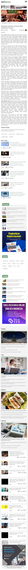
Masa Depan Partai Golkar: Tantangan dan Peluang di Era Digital (16, 507)
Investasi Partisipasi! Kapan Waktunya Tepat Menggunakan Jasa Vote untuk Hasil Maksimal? (13, 383)
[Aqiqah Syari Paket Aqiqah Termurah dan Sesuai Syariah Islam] (5, 489)
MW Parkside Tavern (6, 34)
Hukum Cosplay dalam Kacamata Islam (9, 447)
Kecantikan (11, 260)
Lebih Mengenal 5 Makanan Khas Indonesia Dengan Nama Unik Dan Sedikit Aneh (13, 130)
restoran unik (12, 134)
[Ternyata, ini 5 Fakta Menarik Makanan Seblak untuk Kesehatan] (5, 216)
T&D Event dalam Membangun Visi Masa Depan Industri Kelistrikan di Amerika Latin (17, 481)
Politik (9, 263)
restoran (11, 136)
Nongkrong (5, 260)
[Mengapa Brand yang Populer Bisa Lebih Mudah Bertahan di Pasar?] (5, 300)
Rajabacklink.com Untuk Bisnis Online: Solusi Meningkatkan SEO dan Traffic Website (13, 386)
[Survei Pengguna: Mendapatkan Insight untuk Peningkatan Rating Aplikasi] (5, 143)
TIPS (10, 22)
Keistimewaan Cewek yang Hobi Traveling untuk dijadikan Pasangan (13, 347)
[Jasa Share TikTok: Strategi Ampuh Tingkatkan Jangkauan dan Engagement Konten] (5, 525)
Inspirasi (22, 263)
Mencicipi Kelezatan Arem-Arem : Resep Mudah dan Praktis (13, 410)
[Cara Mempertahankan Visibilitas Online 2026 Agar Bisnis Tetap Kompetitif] (5, 194)
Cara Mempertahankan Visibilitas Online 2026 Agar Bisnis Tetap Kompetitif (17, 194)
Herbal (22, 260)
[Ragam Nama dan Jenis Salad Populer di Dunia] (5, 536)
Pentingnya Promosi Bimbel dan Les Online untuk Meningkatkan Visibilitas (18, 163)
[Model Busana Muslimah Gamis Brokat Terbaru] (5, 212)
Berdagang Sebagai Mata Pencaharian (15, 223)
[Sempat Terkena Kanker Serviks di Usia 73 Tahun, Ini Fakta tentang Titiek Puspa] (5, 463)
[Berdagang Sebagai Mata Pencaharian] (5, 224)
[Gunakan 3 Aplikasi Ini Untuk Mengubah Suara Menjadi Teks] (5, 292)
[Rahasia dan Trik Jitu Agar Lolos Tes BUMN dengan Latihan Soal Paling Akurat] (5, 517)
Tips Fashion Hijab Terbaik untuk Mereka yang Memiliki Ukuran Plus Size (14, 443)
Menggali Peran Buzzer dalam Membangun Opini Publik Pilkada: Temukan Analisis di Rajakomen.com (17, 498)
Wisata (17, 260)
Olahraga (10, 266)
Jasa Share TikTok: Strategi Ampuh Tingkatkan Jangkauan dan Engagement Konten (17, 525)
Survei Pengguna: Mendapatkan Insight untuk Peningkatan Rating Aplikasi (18, 144)
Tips (1, 157)
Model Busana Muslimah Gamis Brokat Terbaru (10, 445)
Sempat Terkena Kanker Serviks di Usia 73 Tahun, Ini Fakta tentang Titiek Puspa (17, 463)
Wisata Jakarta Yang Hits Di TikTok (17, 470)
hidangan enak (19, 134)
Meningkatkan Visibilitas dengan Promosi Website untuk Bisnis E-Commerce (12, 380)
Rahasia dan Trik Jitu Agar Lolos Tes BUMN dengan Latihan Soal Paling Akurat (17, 516)
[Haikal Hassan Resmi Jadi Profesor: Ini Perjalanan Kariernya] (5, 184)
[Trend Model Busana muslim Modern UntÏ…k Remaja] (5, 228)
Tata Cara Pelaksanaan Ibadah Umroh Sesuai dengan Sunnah (14, 344)
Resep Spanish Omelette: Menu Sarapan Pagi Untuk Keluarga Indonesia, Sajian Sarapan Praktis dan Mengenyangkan (14, 417)
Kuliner (4, 263)
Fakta (18, 266)
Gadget (13, 263)
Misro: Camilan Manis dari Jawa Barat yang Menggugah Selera (14, 412)
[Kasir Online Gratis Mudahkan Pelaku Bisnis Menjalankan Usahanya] (5, 221)
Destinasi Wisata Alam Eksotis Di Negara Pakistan (11, 351)
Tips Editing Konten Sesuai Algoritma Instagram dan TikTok (17, 154)
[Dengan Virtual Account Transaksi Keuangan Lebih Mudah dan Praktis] (5, 208)
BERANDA (4, 22)
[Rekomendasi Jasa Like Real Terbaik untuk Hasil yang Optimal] (5, 543)
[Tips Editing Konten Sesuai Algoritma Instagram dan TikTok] (5, 153)
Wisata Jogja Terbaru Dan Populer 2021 (9, 349)
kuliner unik (4, 134)
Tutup (24, 544)
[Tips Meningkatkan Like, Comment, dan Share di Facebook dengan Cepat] (5, 297)
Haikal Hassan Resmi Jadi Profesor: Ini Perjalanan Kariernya (17, 184)
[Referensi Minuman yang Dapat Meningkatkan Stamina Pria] (5, 284)
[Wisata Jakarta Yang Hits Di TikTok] (5, 472)
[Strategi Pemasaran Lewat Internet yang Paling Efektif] (5, 288)
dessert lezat (5, 136)
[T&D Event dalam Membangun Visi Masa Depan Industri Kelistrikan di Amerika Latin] (5, 483)
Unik (14, 266)
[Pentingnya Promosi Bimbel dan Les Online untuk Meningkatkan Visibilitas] (5, 163)
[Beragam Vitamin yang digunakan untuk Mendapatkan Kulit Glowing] (5, 280)
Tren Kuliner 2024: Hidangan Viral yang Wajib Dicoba (12, 414)
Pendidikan (3, 167)
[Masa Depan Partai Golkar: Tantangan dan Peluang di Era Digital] (5, 506)
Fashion (4, 266)
